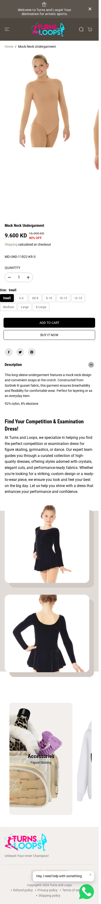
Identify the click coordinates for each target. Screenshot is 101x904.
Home (9, 46)
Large (25, 307)
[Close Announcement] (90, 9)
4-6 (21, 298)
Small (7, 298)
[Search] (81, 29)
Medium (8, 307)
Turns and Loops (61, 885)
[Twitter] (20, 352)
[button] (7, 29)
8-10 (49, 298)
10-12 (63, 298)
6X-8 (35, 298)
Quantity (12, 268)
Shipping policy (49, 895)
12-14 (78, 298)
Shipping (11, 244)
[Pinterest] (32, 352)
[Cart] (89, 29)
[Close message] (90, 874)
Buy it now (49, 335)
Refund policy (23, 890)
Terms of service (74, 890)
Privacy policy (48, 890)
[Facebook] (9, 352)
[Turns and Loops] (48, 29)
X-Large (41, 307)
